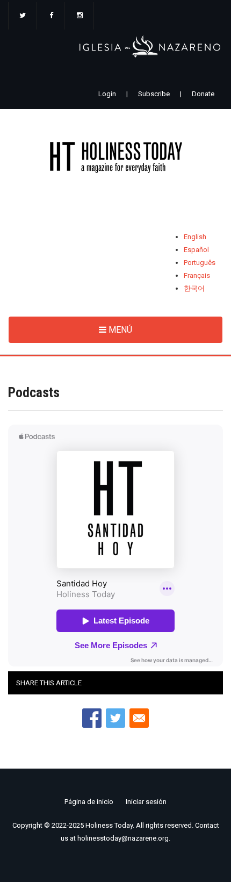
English (195, 237)
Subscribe (154, 94)
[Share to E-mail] (139, 718)
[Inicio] (115, 159)
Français (197, 275)
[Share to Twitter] (115, 718)
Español (196, 250)
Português (199, 263)
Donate (203, 94)
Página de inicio (88, 802)
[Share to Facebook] (92, 718)
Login (107, 94)
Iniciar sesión (146, 802)
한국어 (194, 288)
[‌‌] (22, 16)
